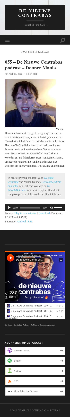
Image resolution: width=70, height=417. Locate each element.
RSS (30, 221)
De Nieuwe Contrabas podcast (43, 325)
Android (21, 221)
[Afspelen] (9, 207)
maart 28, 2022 (13, 73)
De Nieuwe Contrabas (35, 13)
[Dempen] (51, 207)
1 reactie (32, 73)
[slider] (58, 207)
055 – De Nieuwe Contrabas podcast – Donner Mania (33, 64)
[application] (35, 207)
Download (44, 213)
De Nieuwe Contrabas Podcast (17, 325)
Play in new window (26, 213)
